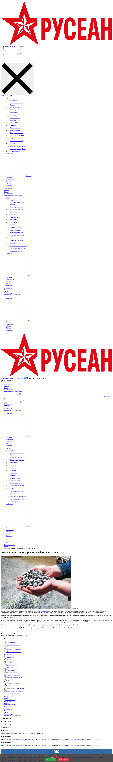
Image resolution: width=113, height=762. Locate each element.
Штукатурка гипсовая (16, 107)
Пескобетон (13, 115)
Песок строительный (16, 141)
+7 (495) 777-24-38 (17, 46)
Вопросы (8, 183)
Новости (8, 181)
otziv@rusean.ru (75, 739)
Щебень (12, 143)
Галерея (6, 190)
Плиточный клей (15, 128)
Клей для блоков (15, 130)
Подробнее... (58, 757)
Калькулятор (10, 179)
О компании (8, 188)
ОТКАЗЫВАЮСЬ (63, 759)
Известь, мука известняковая (18, 146)
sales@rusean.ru (107, 396)
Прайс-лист (9, 153)
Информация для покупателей (13, 195)
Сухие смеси (14, 100)
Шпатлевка (13, 112)
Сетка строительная (16, 151)
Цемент (12, 105)
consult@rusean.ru (44, 739)
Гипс (11, 138)
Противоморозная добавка (18, 149)
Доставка (9, 177)
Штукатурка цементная (17, 110)
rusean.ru (20, 634)
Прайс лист (9, 298)
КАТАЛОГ (4, 51)
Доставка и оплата (9, 700)
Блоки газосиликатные (16, 103)
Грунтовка (13, 125)
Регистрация (8, 95)
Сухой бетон (13, 122)
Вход (2, 95)
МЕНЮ (3, 50)
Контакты (9, 185)
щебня (45, 611)
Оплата (28, 176)
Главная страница (9, 545)
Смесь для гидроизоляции (17, 135)
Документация (8, 193)
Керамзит (13, 120)
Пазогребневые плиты (16, 133)
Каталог (8, 98)
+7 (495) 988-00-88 (6, 46)
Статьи (6, 192)
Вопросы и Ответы (10, 704)
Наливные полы (15, 118)
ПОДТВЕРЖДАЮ (50, 759)
